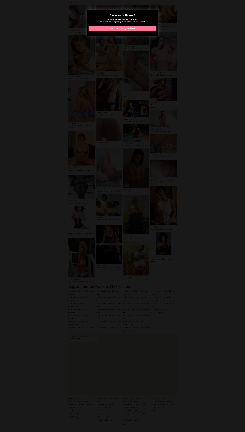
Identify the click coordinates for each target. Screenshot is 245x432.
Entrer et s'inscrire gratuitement (122, 29)
